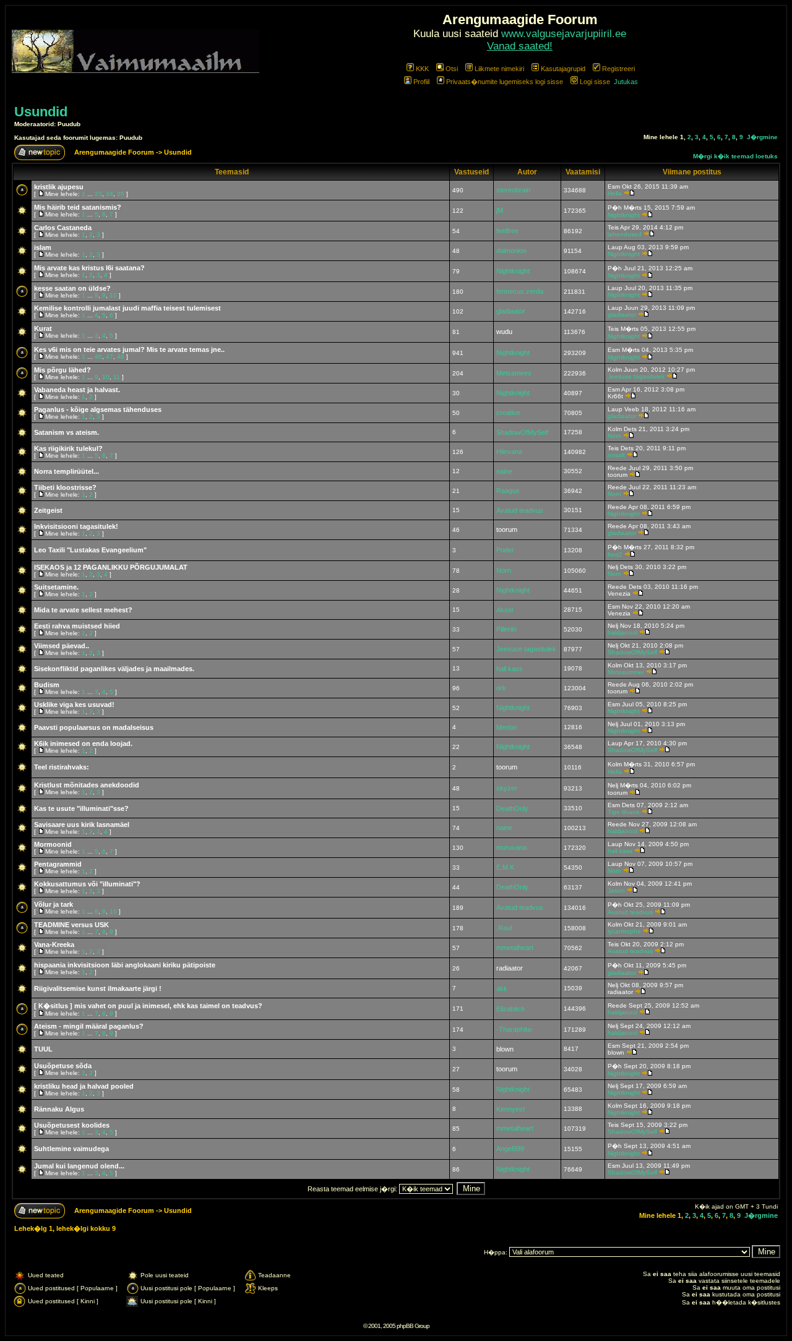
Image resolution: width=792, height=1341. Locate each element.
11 (116, 377)
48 (120, 356)
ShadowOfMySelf (522, 432)
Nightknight (624, 215)
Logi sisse (595, 81)
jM (499, 210)
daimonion (511, 250)
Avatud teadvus (519, 510)
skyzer (506, 788)
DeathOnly (512, 808)
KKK (422, 68)
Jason (616, 890)
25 (120, 194)
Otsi (452, 68)
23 (98, 194)
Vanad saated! (520, 46)
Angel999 (510, 1148)
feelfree (507, 230)
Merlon (506, 727)
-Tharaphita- (514, 1029)
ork (501, 688)
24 (109, 194)
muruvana (511, 847)
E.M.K (505, 867)
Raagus (508, 490)
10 (113, 295)
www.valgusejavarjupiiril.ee (563, 34)
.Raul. (505, 928)
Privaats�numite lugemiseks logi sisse (504, 81)
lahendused (625, 234)
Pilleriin (506, 629)
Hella (615, 193)
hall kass (509, 668)
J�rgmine (762, 137)
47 (109, 356)
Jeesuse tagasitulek (636, 376)
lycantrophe (624, 931)
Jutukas (626, 81)
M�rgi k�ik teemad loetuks (735, 156)
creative (508, 412)
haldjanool (622, 632)
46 (98, 356)
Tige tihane (624, 811)
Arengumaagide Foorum (115, 152)
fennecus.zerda (519, 291)
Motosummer (626, 672)
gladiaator (510, 311)
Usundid (40, 111)
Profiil (421, 81)
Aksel (504, 610)
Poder (505, 550)
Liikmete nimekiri (499, 68)
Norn (614, 435)
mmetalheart (514, 947)
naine (504, 471)
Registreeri (618, 68)
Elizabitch (510, 1009)
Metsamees (514, 373)
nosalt (616, 455)
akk (501, 988)
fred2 (615, 554)
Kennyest (510, 1109)
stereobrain (513, 190)
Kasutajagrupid (563, 68)
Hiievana (509, 451)
